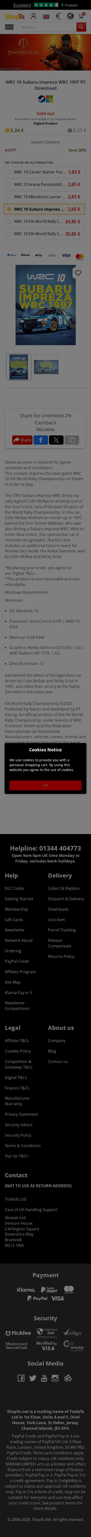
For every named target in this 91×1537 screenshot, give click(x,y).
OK (45, 785)
